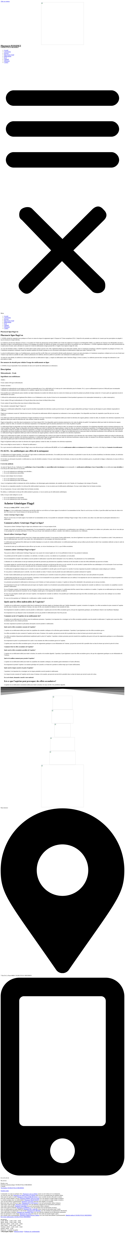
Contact (6, 62)
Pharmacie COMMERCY (24, 1207)
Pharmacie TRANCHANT (31, 1200)
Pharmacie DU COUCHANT (30, 1203)
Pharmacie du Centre (25, 1213)
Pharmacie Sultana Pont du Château (29, 1215)
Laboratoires (7, 51)
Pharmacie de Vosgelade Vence (25, 1212)
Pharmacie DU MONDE (34, 1210)
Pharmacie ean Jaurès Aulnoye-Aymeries (24, 1195)
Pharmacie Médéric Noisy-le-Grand (29, 1198)
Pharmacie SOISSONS (22, 1204)
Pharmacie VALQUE (27, 1201)
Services (6, 53)
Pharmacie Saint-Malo (21, 1206)
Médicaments (7, 56)
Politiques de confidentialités (32, 1231)
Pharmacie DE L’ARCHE (30, 1209)
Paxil (5, 58)
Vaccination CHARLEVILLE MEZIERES (12, 1188)
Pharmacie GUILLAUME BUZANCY (28, 1197)
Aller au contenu (5, 1)
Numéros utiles (5, 1191)
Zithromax (7, 61)
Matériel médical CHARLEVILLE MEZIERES (79, 1215)
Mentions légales (18, 1231)
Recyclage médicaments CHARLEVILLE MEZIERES (16, 1217)
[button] (62, 189)
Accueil (6, 50)
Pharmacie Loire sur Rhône (30, 1194)
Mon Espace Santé (9, 55)
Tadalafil (6, 59)
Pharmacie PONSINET (11, 46)
